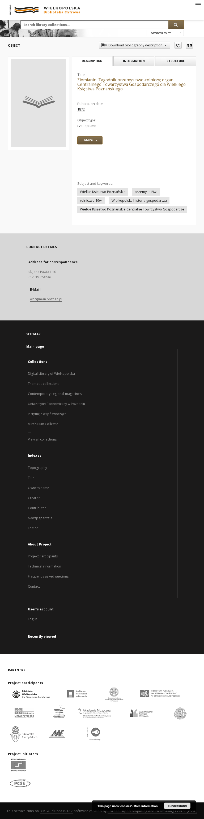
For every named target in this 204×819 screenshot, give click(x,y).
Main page (35, 346)
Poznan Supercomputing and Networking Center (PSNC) (152, 811)
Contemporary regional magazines (55, 393)
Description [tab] (92, 61)
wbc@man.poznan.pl (46, 299)
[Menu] (198, 4)
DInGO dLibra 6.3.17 (56, 811)
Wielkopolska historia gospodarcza (139, 200)
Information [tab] (134, 61)
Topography (37, 467)
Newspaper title (40, 518)
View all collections (42, 439)
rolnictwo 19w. (91, 200)
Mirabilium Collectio (43, 424)
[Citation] (189, 45)
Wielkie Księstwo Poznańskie (103, 192)
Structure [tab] (176, 61)
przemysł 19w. (146, 192)
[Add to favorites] (178, 45)
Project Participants (43, 556)
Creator (34, 498)
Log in (32, 619)
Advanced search (161, 33)
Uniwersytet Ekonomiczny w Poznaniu (56, 404)
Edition (33, 528)
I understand (177, 805)
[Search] (176, 24)
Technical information (44, 566)
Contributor (37, 508)
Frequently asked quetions (48, 576)
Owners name (38, 488)
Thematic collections (43, 383)
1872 (81, 109)
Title (31, 477)
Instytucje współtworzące (47, 414)
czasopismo (86, 126)
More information (146, 806)
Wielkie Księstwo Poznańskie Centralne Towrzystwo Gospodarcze (132, 209)
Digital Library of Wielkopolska (51, 373)
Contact (34, 586)
